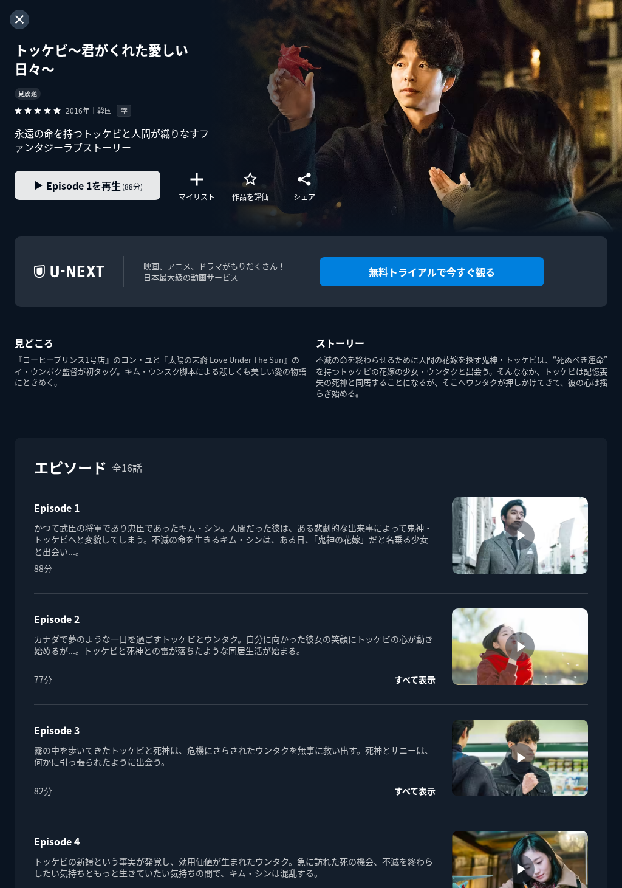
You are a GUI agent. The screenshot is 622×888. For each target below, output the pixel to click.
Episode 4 (57, 841)
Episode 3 (57, 730)
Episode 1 (57, 507)
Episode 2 (57, 618)
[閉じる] (19, 19)
